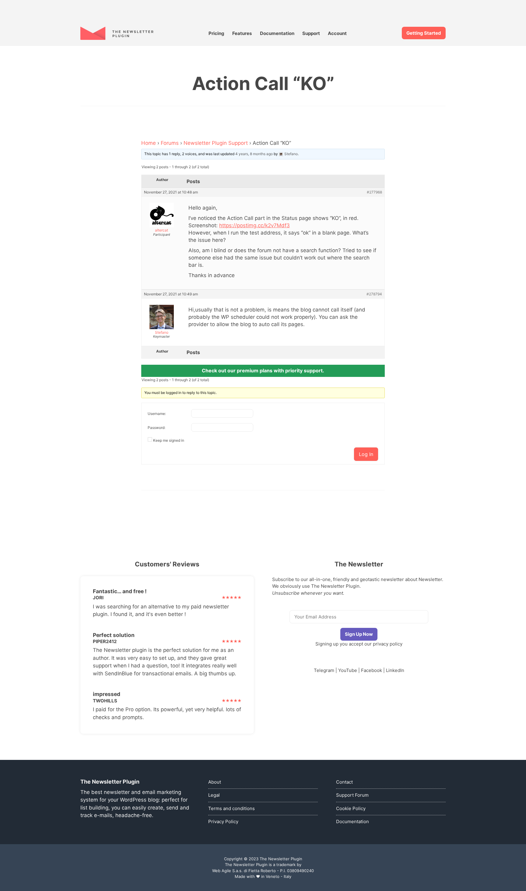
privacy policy (387, 644)
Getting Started (423, 33)
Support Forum (352, 795)
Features (242, 33)
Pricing (216, 33)
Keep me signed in (168, 440)
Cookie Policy (351, 808)
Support (311, 33)
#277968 (374, 192)
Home (148, 143)
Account (337, 33)
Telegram (324, 670)
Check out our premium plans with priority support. (263, 370)
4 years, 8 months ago (254, 153)
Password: (156, 427)
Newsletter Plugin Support (216, 143)
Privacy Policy (223, 821)
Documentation (277, 33)
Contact (344, 782)
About (214, 782)
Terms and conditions (231, 808)
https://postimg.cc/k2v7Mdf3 (254, 225)
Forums (170, 143)
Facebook (371, 670)
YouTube (347, 670)
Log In (366, 454)
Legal (214, 795)
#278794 (374, 294)
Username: (157, 413)
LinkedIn (395, 670)
